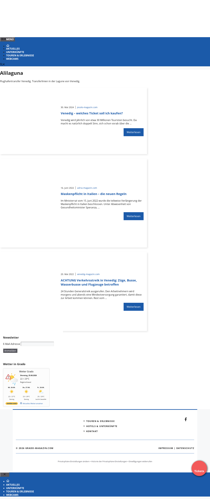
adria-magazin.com (87, 187)
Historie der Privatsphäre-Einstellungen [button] (109, 461)
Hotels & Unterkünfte (101, 426)
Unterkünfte (15, 52)
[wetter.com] (12, 404)
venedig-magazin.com (88, 274)
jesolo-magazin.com (87, 107)
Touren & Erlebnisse (20, 55)
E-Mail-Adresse (11, 344)
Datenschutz (185, 448)
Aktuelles (13, 48)
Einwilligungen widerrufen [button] (140, 461)
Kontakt (92, 431)
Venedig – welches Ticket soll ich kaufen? (92, 113)
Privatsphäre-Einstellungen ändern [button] (73, 461)
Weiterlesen (134, 132)
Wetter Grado (26, 371)
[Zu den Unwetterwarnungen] (12, 385)
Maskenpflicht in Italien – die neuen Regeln (94, 194)
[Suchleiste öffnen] (2, 64)
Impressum (165, 448)
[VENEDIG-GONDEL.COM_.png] (62, 31)
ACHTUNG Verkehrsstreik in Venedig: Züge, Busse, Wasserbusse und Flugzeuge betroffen (99, 282)
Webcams (12, 58)
